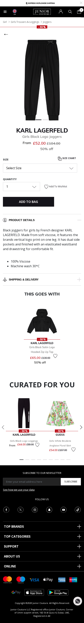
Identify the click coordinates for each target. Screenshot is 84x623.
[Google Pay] (16, 592)
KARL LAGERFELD (42, 130)
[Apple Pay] (48, 579)
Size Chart (69, 158)
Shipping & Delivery (23, 279)
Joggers (47, 22)
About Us (12, 556)
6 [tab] (51, 461)
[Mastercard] (7, 579)
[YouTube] (63, 509)
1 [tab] (21, 461)
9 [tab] (68, 461)
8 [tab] (62, 461)
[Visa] (34, 579)
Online (10, 566)
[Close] (81, 2)
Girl (5, 22)
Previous (3, 427)
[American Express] (62, 579)
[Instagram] (35, 509)
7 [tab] (57, 461)
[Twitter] (20, 509)
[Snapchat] (49, 509)
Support (11, 546)
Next (81, 427)
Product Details (22, 220)
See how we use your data (19, 489)
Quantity (10, 179)
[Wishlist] (55, 356)
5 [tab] (45, 461)
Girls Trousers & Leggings (25, 22)
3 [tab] (33, 461)
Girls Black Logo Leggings (24, 440)
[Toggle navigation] (5, 11)
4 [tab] (39, 461)
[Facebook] (6, 509)
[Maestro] (21, 579)
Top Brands (14, 526)
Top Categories (17, 536)
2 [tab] (27, 461)
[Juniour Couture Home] (42, 11)
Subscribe (70, 481)
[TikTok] (78, 509)
